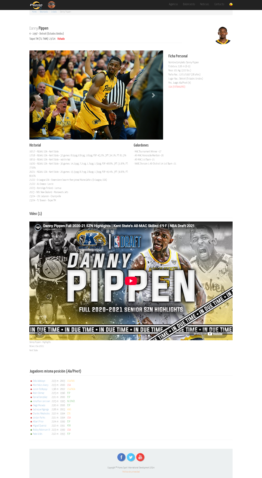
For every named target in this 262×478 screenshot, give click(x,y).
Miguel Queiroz (39, 425)
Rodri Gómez (38, 393)
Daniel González (40, 397)
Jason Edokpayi (40, 389)
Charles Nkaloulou (41, 413)
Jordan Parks (39, 417)
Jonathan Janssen (41, 401)
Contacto (219, 4)
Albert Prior (38, 421)
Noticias (204, 4)
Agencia (173, 4)
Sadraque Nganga (41, 409)
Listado (54, 12)
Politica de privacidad (131, 472)
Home (34, 12)
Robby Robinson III (41, 429)
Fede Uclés (37, 434)
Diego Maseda (39, 405)
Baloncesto (189, 4)
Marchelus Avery (40, 385)
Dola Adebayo (39, 381)
